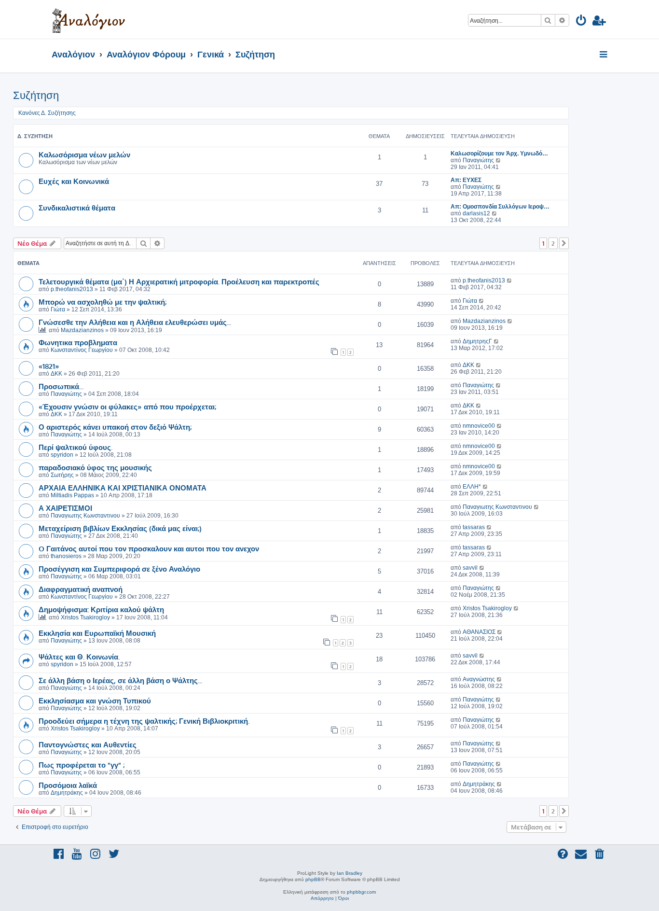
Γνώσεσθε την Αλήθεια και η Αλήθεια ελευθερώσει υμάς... (135, 322)
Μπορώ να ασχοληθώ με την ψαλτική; (102, 301)
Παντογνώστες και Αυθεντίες (88, 744)
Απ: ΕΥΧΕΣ (466, 180)
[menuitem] (581, 21)
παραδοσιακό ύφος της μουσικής (95, 467)
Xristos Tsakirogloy (85, 617)
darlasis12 (476, 213)
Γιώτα (58, 309)
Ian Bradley (349, 873)
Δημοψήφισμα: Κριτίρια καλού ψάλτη (101, 609)
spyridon (62, 454)
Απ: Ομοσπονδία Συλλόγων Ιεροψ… (500, 206)
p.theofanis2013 (72, 289)
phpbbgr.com (361, 892)
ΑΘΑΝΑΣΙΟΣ (479, 632)
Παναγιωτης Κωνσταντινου (85, 515)
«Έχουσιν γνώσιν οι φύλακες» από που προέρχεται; (127, 406)
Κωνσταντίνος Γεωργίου (82, 350)
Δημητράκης (67, 792)
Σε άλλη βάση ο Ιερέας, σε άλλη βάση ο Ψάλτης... (120, 680)
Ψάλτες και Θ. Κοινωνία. (79, 656)
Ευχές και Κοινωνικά (74, 181)
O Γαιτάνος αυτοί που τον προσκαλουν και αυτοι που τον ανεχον (149, 548)
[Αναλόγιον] (88, 19)
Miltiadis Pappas (72, 495)
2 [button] (553, 243)
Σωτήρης (62, 475)
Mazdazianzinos (82, 330)
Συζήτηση (36, 95)
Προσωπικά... (61, 386)
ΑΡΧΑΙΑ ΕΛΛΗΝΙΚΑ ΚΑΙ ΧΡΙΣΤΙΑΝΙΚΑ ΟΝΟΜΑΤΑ (122, 487)
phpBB (313, 879)
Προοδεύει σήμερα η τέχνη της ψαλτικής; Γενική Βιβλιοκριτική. (144, 720)
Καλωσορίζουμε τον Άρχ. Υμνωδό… (499, 153)
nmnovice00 (479, 425)
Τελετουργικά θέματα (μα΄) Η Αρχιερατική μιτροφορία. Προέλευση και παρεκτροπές (179, 281)
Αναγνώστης (479, 679)
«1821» (49, 366)
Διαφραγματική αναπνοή (81, 589)
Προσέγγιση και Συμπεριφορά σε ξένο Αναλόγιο (119, 568)
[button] (564, 243)
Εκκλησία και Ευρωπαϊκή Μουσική (97, 633)
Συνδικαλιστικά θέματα (77, 207)
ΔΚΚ (56, 373)
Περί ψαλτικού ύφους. (75, 447)
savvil (470, 567)
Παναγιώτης (478, 160)
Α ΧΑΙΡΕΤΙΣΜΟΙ (65, 508)
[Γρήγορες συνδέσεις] (604, 55)
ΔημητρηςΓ (477, 341)
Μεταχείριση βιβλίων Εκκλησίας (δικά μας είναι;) (120, 528)
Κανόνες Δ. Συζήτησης (47, 113)
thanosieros (66, 556)
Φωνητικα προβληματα (78, 342)
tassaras (474, 527)
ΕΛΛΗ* (472, 486)
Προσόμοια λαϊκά (68, 785)
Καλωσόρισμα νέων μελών (84, 154)
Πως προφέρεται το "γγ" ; (81, 764)
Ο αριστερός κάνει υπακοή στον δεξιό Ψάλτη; (115, 426)
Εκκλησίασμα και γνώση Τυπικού (95, 700)
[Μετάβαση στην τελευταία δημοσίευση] (510, 280)
